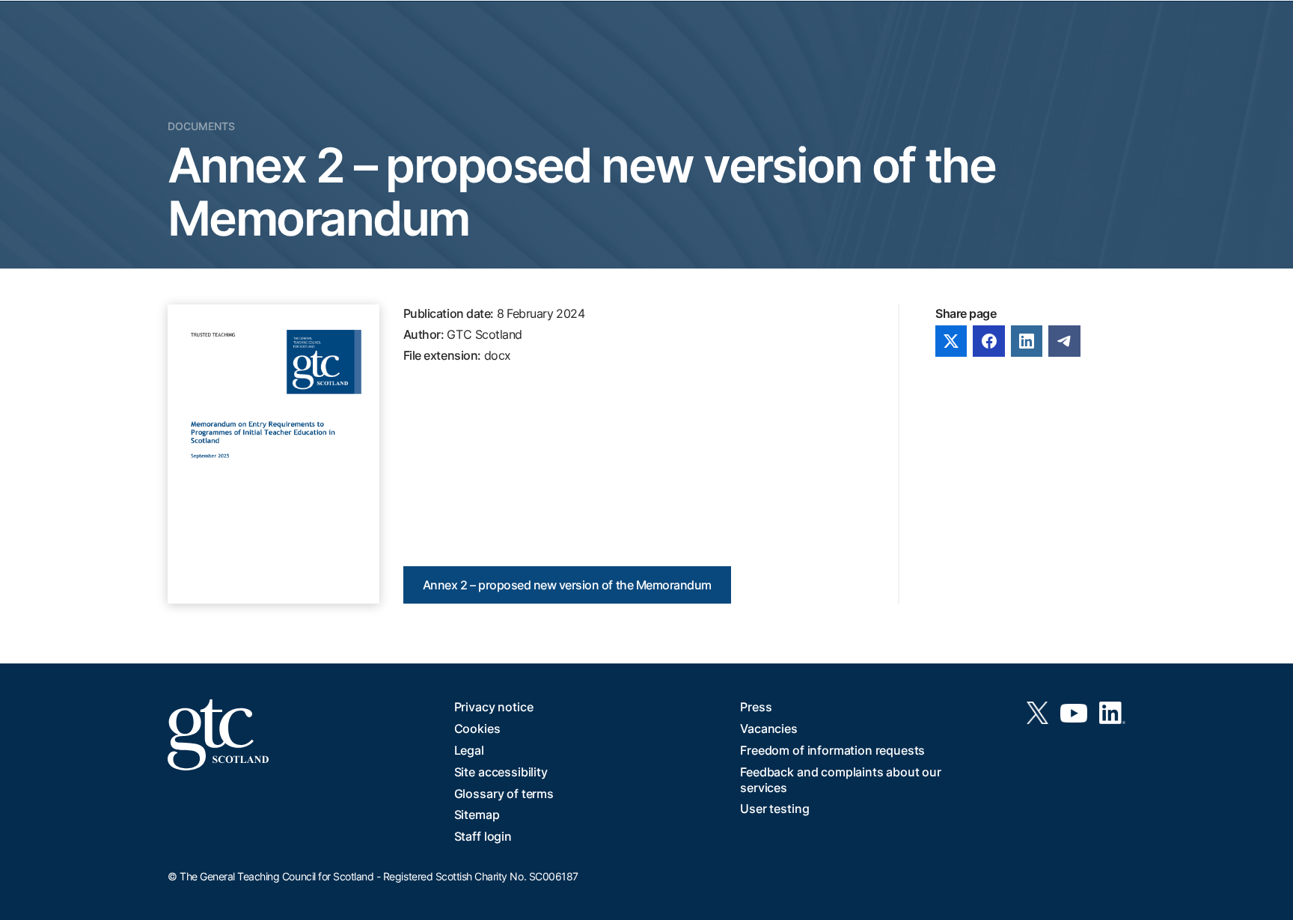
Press (755, 706)
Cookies (477, 728)
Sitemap (477, 814)
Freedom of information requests (832, 750)
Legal (469, 750)
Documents (201, 126)
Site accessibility (501, 771)
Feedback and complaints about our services (840, 779)
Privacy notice (494, 706)
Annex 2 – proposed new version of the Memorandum (567, 584)
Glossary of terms (504, 793)
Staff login (483, 836)
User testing (774, 808)
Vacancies (769, 728)
